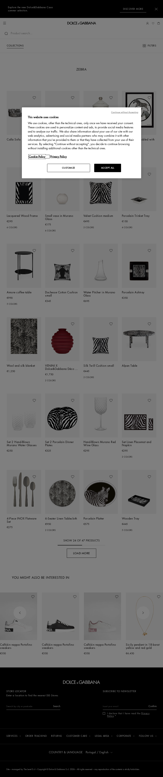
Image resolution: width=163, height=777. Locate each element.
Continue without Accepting (124, 112)
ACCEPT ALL (107, 168)
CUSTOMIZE (68, 168)
